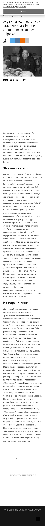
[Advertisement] (22, 107)
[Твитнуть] (12, 40)
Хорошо (23, 11)
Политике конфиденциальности (14, 7)
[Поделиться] (17, 40)
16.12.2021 (14, 80)
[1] (22, 61)
